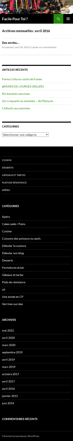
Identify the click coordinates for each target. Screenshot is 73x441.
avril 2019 (8, 359)
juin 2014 (8, 403)
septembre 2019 (12, 352)
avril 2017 (8, 381)
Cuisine (7, 160)
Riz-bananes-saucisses (16, 93)
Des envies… (10, 42)
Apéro (6, 190)
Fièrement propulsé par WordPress (20, 436)
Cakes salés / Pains (13, 224)
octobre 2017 (10, 374)
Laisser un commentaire (43, 47)
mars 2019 (8, 366)
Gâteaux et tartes (13, 175)
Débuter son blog (13, 253)
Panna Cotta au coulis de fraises (22, 79)
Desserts (7, 167)
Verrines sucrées (12, 304)
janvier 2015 (10, 396)
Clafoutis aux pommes (16, 108)
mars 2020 (8, 345)
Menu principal (68, 19)
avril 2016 (8, 388)
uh (3, 289)
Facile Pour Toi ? (15, 19)
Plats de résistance (14, 182)
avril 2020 (8, 337)
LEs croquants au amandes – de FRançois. (28, 101)
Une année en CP (12, 296)
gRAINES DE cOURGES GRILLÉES (23, 86)
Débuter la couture (14, 245)
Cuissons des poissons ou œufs (21, 238)
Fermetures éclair (13, 267)
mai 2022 (8, 330)
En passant (7, 47)
